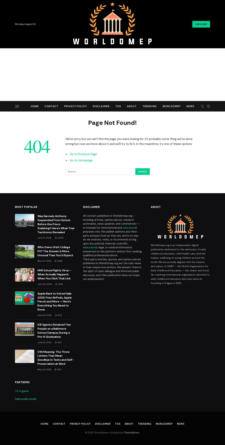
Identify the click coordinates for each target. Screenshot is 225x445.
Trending (150, 106)
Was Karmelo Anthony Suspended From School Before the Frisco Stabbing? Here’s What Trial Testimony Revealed (55, 224)
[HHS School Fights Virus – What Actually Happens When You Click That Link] (24, 275)
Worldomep (172, 106)
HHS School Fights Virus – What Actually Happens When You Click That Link (54, 274)
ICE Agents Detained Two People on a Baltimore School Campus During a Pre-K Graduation (54, 331)
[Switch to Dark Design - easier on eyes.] (202, 106)
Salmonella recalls (25, 399)
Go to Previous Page (83, 154)
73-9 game (22, 391)
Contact (51, 106)
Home (35, 106)
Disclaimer (101, 106)
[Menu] (17, 106)
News (190, 106)
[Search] (208, 106)
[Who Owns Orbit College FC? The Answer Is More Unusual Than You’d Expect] (24, 251)
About (132, 106)
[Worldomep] (112, 24)
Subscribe (201, 24)
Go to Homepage (81, 160)
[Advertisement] (112, 74)
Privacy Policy (75, 106)
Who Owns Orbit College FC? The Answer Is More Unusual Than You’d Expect (55, 251)
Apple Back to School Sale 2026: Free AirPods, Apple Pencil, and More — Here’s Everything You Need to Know (54, 302)
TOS (118, 106)
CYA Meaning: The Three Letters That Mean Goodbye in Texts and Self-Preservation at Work (55, 358)
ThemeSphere (131, 432)
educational (130, 228)
